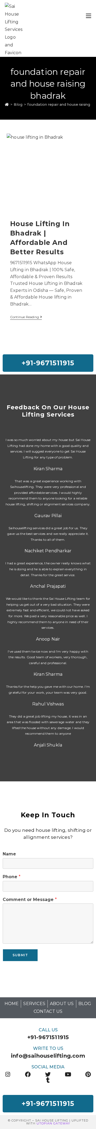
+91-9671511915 (48, 1037)
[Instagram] (8, 1074)
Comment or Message (30, 899)
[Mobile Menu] (88, 15)
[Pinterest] (88, 1074)
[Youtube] (68, 1074)
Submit (20, 955)
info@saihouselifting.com (48, 1056)
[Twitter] (48, 1074)
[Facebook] (28, 1074)
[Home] (7, 104)
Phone (12, 876)
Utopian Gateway (53, 1123)
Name (9, 853)
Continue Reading (26, 317)
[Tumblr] (48, 1080)
